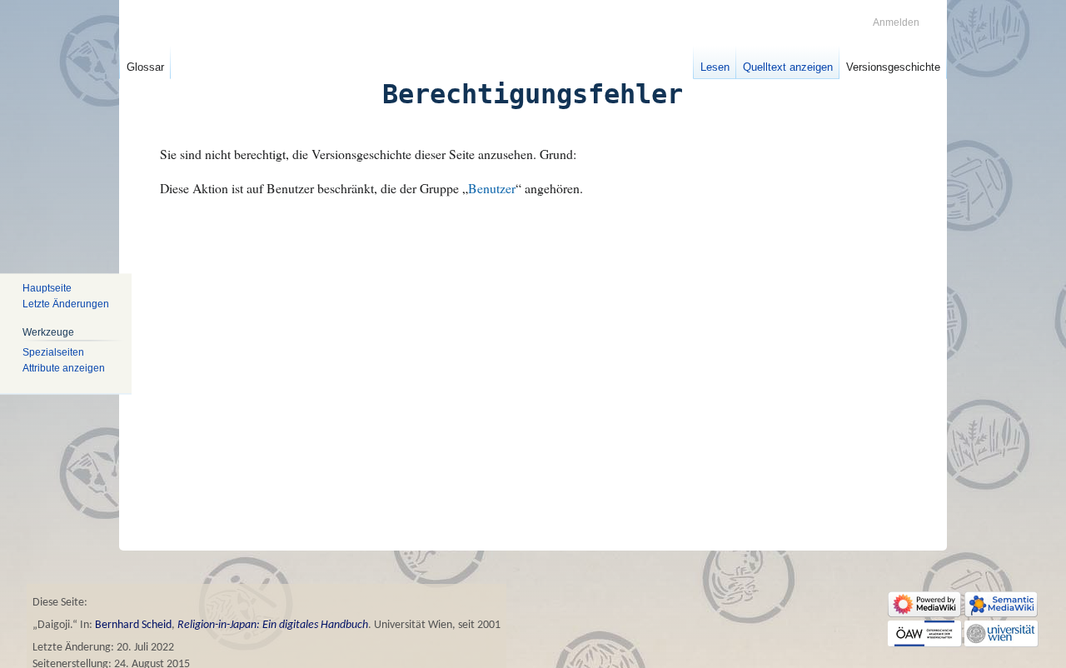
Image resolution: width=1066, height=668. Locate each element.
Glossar (145, 67)
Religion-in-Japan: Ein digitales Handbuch (272, 625)
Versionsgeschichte (893, 67)
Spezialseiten (53, 352)
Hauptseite (47, 288)
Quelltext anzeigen (788, 67)
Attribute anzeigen (63, 368)
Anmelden (896, 22)
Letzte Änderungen (65, 304)
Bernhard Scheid (133, 625)
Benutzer (492, 188)
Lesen (715, 67)
